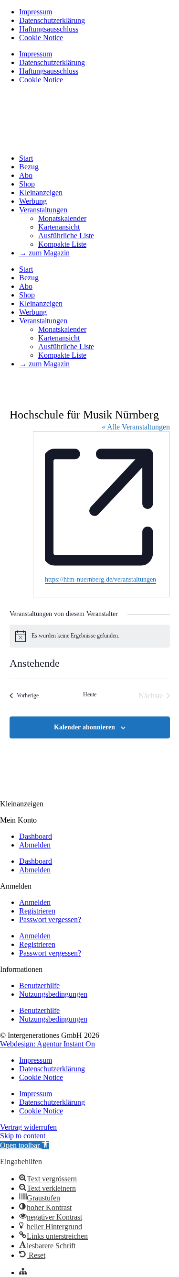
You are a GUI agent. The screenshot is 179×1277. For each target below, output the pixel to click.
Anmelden (35, 902)
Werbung (33, 201)
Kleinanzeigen (41, 192)
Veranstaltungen (43, 210)
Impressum (35, 12)
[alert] (90, 636)
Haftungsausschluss (48, 29)
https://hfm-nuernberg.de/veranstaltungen (100, 579)
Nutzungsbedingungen (53, 994)
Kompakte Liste (62, 244)
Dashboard (35, 836)
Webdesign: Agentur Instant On (47, 1044)
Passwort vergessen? (50, 919)
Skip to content (22, 1136)
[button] (24, 1145)
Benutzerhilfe (39, 985)
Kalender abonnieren (84, 727)
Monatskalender (62, 218)
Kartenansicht (59, 227)
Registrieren (37, 911)
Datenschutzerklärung (52, 20)
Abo (25, 175)
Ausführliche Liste (66, 235)
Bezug (29, 167)
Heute (89, 694)
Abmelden (35, 845)
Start (26, 158)
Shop (27, 184)
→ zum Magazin (44, 253)
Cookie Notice (41, 37)
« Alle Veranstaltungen (136, 427)
